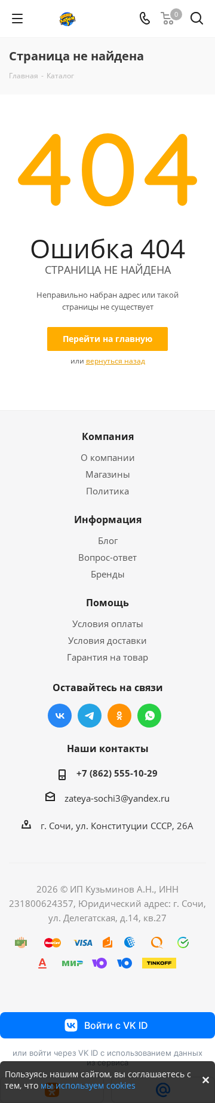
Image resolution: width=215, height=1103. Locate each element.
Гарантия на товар (107, 657)
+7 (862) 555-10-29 (117, 773)
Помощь (107, 602)
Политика (107, 491)
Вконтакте (60, 716)
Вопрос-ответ (107, 557)
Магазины (107, 474)
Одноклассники (119, 716)
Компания (108, 436)
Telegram (90, 716)
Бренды (108, 574)
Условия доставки (107, 640)
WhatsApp (149, 716)
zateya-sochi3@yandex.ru (117, 798)
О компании (108, 457)
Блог (108, 540)
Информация (108, 519)
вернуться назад (115, 361)
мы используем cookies (88, 1085)
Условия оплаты (107, 624)
